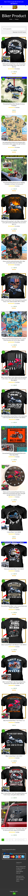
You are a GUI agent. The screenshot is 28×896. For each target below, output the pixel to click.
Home (10, 19)
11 (16, 839)
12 (19, 839)
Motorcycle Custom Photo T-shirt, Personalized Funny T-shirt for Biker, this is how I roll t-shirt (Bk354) (14, 65)
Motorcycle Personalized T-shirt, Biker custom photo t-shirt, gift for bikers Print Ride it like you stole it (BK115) (14, 222)
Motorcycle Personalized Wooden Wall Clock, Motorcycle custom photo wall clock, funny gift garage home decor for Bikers (14, 493)
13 (22, 839)
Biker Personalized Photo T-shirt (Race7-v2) (14, 720)
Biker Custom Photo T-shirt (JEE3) (14, 756)
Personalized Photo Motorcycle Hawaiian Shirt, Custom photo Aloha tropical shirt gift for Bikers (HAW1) (14, 144)
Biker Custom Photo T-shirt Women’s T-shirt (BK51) (14, 644)
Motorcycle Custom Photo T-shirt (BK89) (14, 569)
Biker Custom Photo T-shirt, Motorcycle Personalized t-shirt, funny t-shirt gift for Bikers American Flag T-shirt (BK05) (14, 379)
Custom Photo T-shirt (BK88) (14, 532)
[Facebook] (14, 893)
